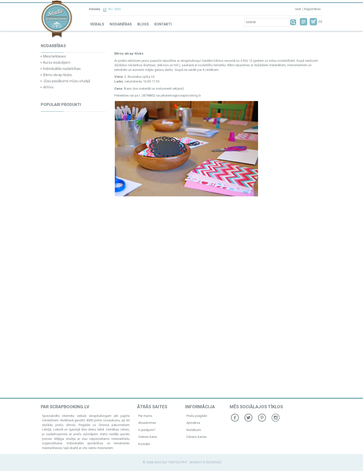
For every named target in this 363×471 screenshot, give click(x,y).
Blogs (143, 24)
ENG (118, 9)
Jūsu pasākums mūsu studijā (66, 81)
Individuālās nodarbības (62, 69)
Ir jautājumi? (146, 430)
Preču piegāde (196, 416)
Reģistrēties (312, 9)
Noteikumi (193, 430)
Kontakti (163, 24)
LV (104, 9)
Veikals (97, 24)
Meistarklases (54, 56)
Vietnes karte (147, 437)
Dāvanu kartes (196, 437)
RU (110, 9)
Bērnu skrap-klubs (57, 75)
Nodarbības (121, 24)
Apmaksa (193, 423)
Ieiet (298, 9)
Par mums (145, 416)
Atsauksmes (147, 423)
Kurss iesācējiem (56, 62)
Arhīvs (48, 87)
